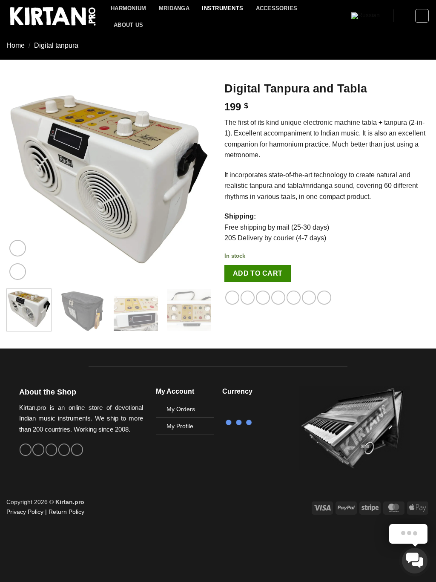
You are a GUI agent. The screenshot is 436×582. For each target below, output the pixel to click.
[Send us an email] (51, 449)
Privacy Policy (24, 511)
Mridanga (174, 8)
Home (15, 45)
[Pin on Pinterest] (278, 298)
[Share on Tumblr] (309, 298)
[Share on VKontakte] (294, 298)
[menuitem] (365, 16)
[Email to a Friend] (263, 298)
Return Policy (66, 511)
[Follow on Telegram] (77, 449)
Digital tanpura (56, 45)
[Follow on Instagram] (38, 449)
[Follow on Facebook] (26, 449)
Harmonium (128, 8)
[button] (404, 15)
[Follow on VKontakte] (64, 449)
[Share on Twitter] (248, 298)
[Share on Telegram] (324, 298)
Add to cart (258, 273)
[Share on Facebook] (232, 298)
